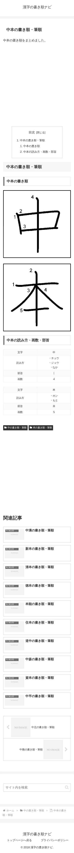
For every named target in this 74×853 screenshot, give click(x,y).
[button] (66, 787)
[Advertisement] (37, 85)
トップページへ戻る (19, 840)
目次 (32, 132)
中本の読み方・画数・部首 (39, 151)
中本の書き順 (31, 146)
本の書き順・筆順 (42, 427)
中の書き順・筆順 (16, 427)
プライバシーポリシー (54, 840)
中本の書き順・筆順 (32, 140)
